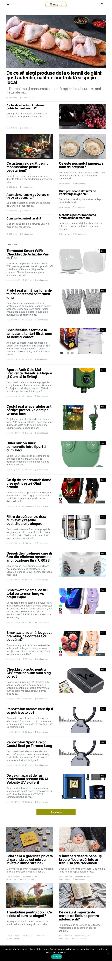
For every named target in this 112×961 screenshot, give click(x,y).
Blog (102, 251)
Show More (56, 812)
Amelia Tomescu (13, 877)
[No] (108, 953)
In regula (57, 956)
